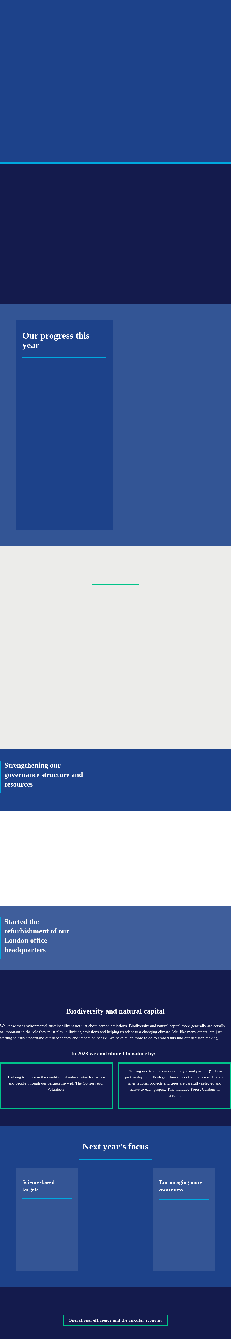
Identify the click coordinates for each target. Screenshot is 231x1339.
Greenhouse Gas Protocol (80, 509)
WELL (112, 1241)
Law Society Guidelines (48, 465)
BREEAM (114, 1234)
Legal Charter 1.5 (62, 459)
